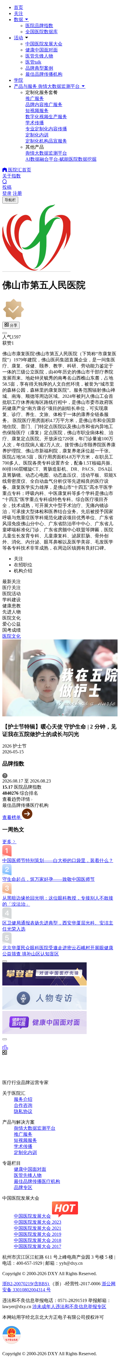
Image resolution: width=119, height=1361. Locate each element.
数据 (19, 19)
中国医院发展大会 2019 (37, 1234)
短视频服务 (25, 1140)
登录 (7, 193)
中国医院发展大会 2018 (37, 1240)
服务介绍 (23, 1099)
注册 (17, 193)
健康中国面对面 (41, 49)
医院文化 (11, 636)
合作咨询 (23, 1105)
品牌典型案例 (39, 68)
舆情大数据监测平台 (34, 1128)
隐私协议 (23, 1111)
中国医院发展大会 (43, 43)
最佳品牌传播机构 (43, 74)
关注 (18, 13)
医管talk (33, 62)
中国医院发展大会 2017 (37, 1246)
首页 (18, 7)
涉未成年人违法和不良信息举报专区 (69, 1306)
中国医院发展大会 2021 (37, 1228)
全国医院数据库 (41, 31)
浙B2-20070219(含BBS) (26, 1283)
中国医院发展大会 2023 (37, 1222)
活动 (18, 37)
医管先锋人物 (39, 55)
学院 (18, 80)
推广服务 (23, 1134)
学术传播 (23, 1146)
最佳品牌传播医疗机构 (37, 1181)
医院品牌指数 (39, 25)
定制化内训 (25, 1152)
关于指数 (11, 175)
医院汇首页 (19, 169)
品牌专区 (23, 1187)
